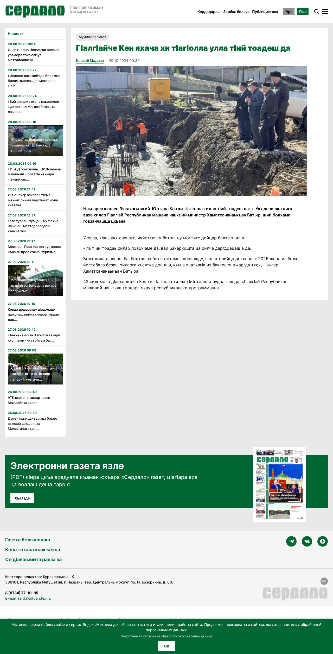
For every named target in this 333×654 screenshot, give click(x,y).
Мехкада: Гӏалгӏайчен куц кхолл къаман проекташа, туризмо (34, 249)
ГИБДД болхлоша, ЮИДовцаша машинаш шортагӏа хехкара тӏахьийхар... (34, 174)
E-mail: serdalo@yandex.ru (28, 598)
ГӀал (302, 11)
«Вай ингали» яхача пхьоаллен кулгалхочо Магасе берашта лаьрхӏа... (33, 106)
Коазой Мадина (90, 60)
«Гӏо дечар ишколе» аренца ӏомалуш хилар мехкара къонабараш (33, 145)
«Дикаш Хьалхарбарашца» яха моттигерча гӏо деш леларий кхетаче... (32, 373)
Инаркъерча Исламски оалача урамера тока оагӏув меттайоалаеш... (33, 55)
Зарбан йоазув (236, 11)
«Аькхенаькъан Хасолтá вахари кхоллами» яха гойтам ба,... (34, 337)
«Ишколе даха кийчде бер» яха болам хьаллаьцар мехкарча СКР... (34, 81)
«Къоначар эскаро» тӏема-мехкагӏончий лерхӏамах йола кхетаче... (33, 200)
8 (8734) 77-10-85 (21, 593)
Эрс (288, 11)
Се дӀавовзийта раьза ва (33, 559)
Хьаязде (22, 498)
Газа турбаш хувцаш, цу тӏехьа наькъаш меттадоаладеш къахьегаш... (33, 226)
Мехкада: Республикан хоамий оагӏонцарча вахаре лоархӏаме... (33, 285)
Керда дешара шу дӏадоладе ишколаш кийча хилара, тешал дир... (33, 314)
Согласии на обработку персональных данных (177, 636)
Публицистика (265, 11)
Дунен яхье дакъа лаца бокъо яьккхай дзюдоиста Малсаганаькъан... (32, 423)
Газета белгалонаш (27, 539)
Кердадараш (209, 11)
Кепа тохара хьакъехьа (32, 549)
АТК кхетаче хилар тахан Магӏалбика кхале (29, 400)
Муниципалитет (92, 37)
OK (166, 646)
